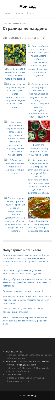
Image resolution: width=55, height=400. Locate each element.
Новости (19, 13)
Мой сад (27, 6)
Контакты (11, 361)
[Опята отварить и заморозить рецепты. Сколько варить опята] (15, 93)
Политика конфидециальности (21, 364)
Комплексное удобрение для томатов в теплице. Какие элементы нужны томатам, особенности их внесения (27, 299)
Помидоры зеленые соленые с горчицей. (23, 291)
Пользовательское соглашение (33, 361)
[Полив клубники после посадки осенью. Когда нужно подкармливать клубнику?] (39, 59)
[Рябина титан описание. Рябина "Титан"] (15, 163)
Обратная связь (14, 374)
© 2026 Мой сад (14, 351)
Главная (7, 13)
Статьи (30, 13)
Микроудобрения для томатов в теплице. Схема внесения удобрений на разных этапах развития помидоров (27, 282)
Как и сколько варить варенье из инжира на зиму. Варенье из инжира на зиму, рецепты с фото (25, 320)
